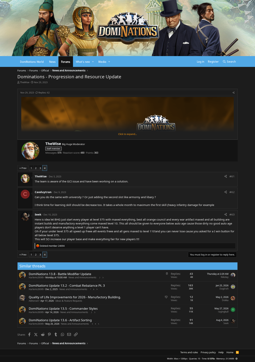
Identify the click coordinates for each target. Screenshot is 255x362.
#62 (232, 192)
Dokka (225, 300)
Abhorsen (34, 300)
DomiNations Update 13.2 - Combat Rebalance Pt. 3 (67, 285)
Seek (38, 214)
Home (229, 352)
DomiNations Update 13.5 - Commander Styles (63, 308)
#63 (232, 214)
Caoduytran (43, 192)
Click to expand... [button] (127, 134)
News (52, 61)
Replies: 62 (44, 92)
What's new (83, 61)
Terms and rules (189, 352)
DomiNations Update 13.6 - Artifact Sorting (60, 320)
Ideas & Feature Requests (68, 300)
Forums (65, 61)
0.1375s (211, 358)
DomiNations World (32, 61)
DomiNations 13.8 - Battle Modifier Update (60, 274)
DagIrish (224, 288)
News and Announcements (82, 277)
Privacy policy (208, 352)
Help (221, 352)
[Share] (233, 93)
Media (102, 61)
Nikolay (224, 277)
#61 (232, 176)
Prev (24, 168)
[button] (93, 61)
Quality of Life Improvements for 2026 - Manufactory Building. (75, 297)
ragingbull (223, 311)
